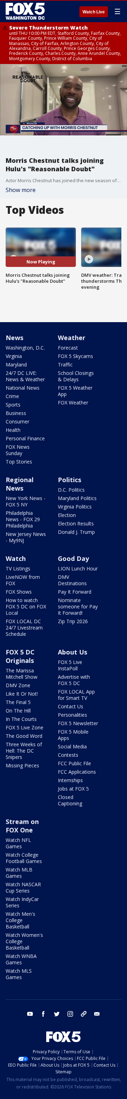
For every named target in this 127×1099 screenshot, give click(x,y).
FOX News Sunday (18, 449)
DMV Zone (18, 685)
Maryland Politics (77, 498)
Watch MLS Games (19, 973)
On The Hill (18, 710)
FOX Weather (73, 402)
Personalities (72, 714)
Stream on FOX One (22, 825)
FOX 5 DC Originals (20, 656)
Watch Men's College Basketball (20, 920)
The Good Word (24, 736)
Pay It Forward (74, 591)
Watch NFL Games (18, 843)
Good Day (73, 558)
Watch (16, 558)
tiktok (83, 1014)
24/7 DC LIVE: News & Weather (25, 376)
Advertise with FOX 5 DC (74, 679)
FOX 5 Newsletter (78, 723)
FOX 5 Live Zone (24, 727)
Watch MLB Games (19, 872)
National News (23, 387)
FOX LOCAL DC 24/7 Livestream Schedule (24, 627)
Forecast (68, 347)
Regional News (20, 483)
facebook (43, 1014)
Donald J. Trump (76, 532)
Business (16, 413)
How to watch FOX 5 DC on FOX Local (26, 606)
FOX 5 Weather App (75, 390)
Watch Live (94, 11)
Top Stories (19, 461)
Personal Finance (25, 438)
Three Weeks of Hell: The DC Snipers (24, 750)
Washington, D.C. (25, 347)
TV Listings (18, 568)
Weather (71, 337)
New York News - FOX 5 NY (26, 501)
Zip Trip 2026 (73, 621)
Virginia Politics (75, 506)
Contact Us (70, 706)
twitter (56, 1014)
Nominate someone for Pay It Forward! (78, 606)
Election (67, 515)
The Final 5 (18, 702)
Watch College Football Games (24, 857)
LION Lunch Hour (78, 568)
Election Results (76, 523)
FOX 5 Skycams (75, 356)
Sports (13, 404)
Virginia (14, 356)
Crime (12, 396)
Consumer (17, 421)
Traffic (65, 364)
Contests (68, 755)
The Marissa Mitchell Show (21, 673)
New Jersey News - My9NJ (26, 537)
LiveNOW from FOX (23, 580)
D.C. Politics (71, 489)
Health (13, 430)
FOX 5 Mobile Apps (73, 734)
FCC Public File (74, 763)
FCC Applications (77, 771)
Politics (69, 479)
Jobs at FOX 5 (73, 788)
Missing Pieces (22, 765)
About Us (72, 652)
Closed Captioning (70, 800)
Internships (70, 780)
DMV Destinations (72, 580)
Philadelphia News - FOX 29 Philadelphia (23, 519)
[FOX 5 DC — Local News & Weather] (26, 11)
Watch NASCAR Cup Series (23, 887)
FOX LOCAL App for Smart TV (76, 694)
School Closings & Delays (76, 376)
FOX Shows (19, 591)
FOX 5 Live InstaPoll (70, 665)
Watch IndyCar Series (22, 902)
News (14, 337)
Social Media (72, 746)
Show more (21, 190)
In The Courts (21, 719)
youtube (30, 1014)
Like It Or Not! (22, 693)
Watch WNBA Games (21, 959)
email (97, 1014)
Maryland (16, 364)
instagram (70, 1014)
